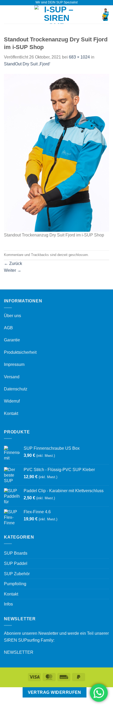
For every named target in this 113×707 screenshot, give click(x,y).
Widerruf (12, 401)
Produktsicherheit (20, 352)
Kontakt (11, 413)
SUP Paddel (15, 563)
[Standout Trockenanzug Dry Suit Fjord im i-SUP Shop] (56, 152)
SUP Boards (15, 553)
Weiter (12, 270)
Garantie (12, 340)
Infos (8, 604)
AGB (8, 328)
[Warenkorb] (105, 14)
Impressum (14, 364)
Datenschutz (15, 389)
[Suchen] (95, 14)
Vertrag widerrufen (54, 692)
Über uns (12, 315)
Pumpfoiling (15, 584)
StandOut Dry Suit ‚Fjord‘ (27, 64)
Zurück (13, 263)
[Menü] (7, 14)
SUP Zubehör (17, 574)
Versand (11, 377)
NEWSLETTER (18, 652)
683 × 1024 (79, 57)
